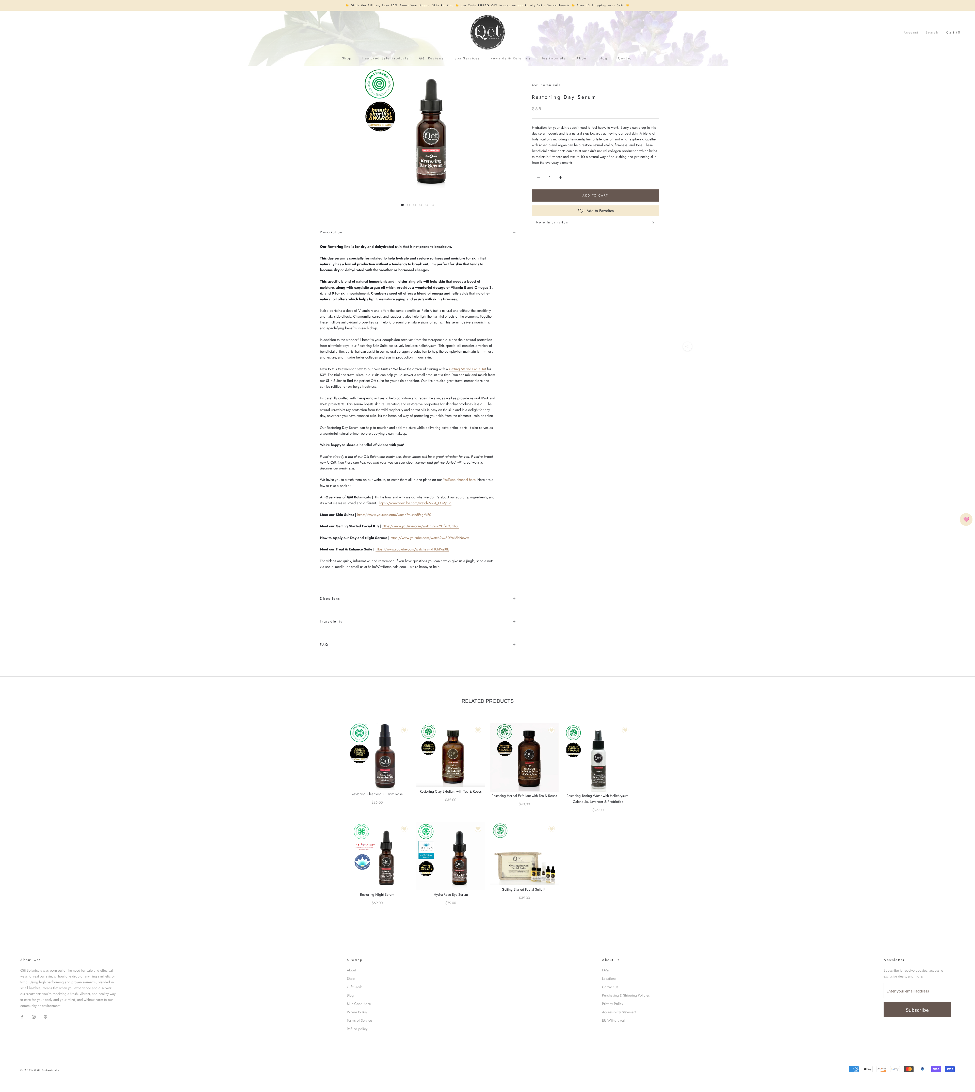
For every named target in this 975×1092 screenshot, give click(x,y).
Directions (330, 598)
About (582, 58)
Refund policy (357, 1028)
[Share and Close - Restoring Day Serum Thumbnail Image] (687, 346)
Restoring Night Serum (377, 894)
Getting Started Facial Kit (467, 368)
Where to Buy (357, 1012)
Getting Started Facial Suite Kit (524, 889)
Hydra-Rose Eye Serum (451, 894)
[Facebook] (22, 1017)
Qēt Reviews (431, 58)
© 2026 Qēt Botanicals (39, 1070)
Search (932, 32)
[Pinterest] (45, 1017)
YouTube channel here (459, 479)
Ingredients (331, 621)
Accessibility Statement (619, 1012)
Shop (347, 58)
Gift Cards (355, 986)
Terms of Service (359, 1020)
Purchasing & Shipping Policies (626, 995)
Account (911, 32)
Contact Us (610, 986)
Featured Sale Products (385, 58)
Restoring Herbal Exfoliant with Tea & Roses (524, 795)
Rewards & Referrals (511, 58)
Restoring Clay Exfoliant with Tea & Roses (451, 791)
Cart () (954, 32)
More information (552, 222)
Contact (625, 58)
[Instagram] (34, 1017)
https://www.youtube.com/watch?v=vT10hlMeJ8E (412, 549)
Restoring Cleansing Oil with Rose (377, 793)
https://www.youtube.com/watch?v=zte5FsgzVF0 (394, 514)
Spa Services (467, 58)
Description (331, 232)
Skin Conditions (359, 1003)
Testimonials (554, 58)
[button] (538, 177)
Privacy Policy (612, 1003)
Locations (609, 978)
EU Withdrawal (613, 1020)
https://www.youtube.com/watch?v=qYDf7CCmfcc (420, 526)
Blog (603, 58)
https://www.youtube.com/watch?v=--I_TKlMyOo (415, 503)
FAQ (324, 644)
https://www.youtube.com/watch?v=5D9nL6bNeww (430, 537)
